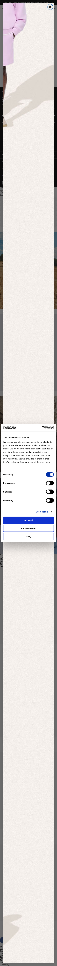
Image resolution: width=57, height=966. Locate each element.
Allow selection (28, 528)
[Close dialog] (50, 7)
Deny (28, 536)
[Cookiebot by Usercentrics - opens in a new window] (42, 427)
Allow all (28, 520)
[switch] (50, 483)
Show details (42, 512)
